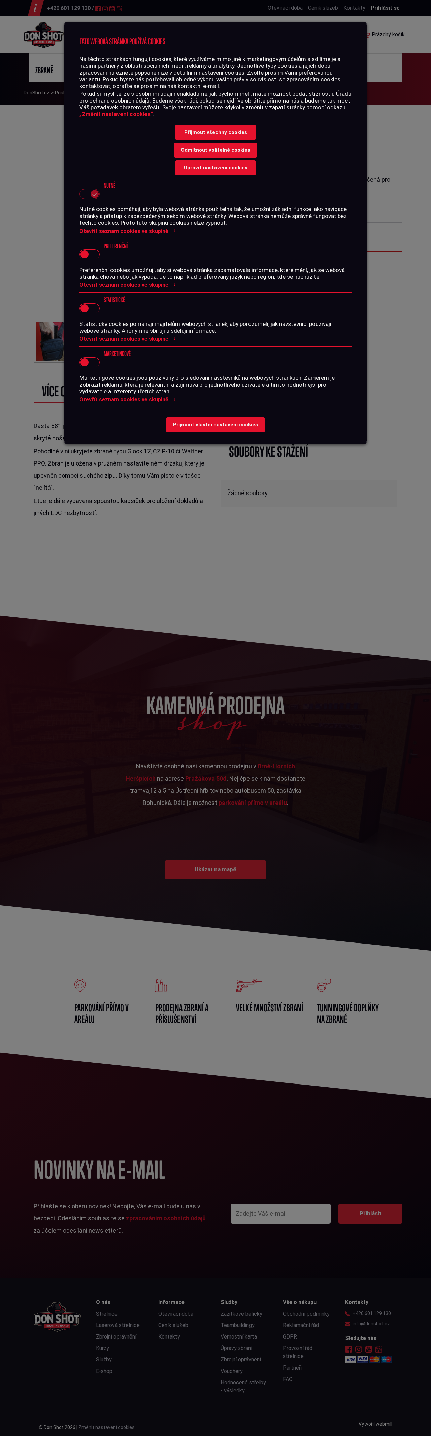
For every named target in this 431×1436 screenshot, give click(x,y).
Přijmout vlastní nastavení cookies (215, 425)
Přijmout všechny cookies (215, 132)
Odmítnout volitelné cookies (215, 150)
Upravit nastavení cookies (215, 168)
